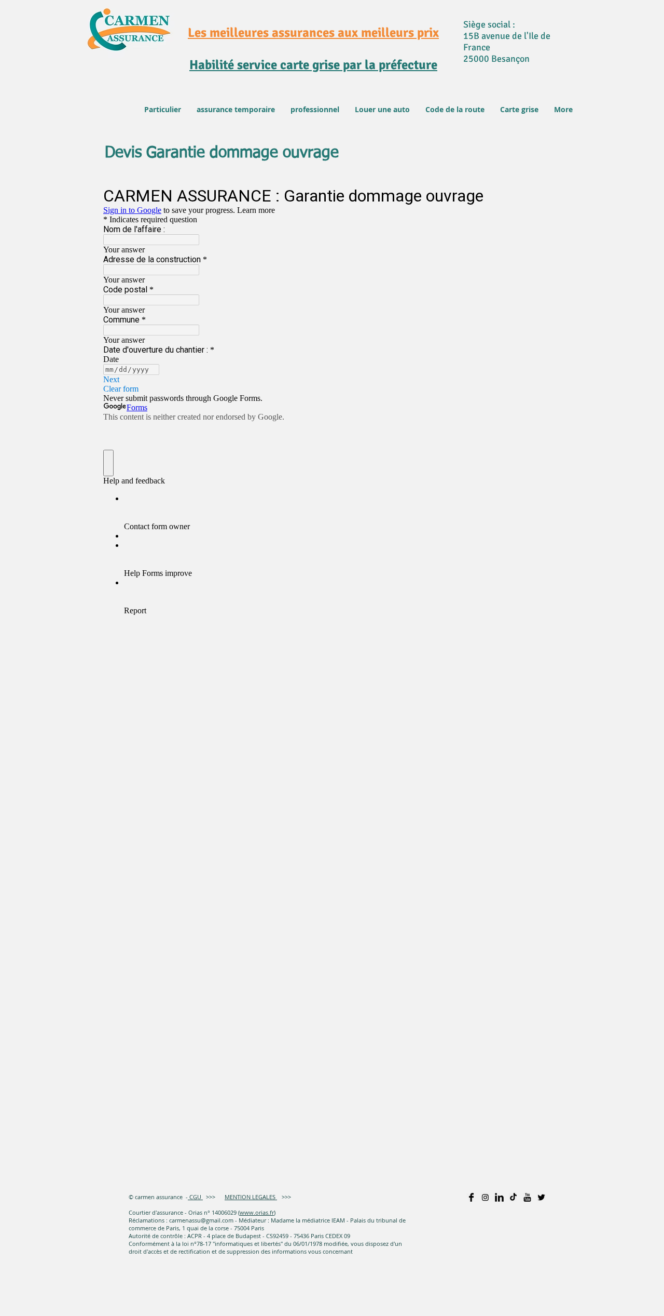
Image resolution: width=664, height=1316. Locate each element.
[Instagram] (485, 1197)
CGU (194, 1197)
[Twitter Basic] (541, 1197)
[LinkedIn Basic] (499, 1197)
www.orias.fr (257, 1212)
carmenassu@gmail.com (201, 1220)
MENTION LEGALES (251, 1197)
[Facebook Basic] (471, 1197)
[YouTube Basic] (527, 1197)
